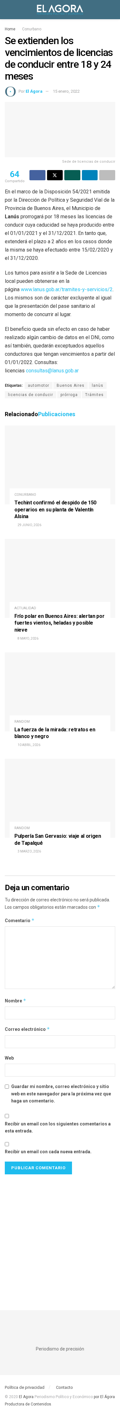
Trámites (94, 395)
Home (10, 29)
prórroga (69, 395)
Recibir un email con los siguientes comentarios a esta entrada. (58, 1127)
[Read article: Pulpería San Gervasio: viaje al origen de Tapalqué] (60, 798)
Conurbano (31, 29)
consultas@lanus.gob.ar (52, 371)
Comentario (20, 920)
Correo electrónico (27, 1029)
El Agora (27, 1397)
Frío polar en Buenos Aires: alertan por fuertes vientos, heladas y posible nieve (59, 623)
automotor (38, 385)
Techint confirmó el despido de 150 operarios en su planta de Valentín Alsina (55, 509)
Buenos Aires (70, 385)
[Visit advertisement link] (60, 1236)
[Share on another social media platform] (107, 175)
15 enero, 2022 (66, 91)
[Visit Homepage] (60, 9)
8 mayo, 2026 (27, 638)
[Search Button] (112, 9)
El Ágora (34, 91)
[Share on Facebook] (37, 175)
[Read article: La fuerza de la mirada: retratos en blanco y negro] (60, 691)
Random (22, 721)
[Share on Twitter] (55, 175)
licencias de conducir (30, 395)
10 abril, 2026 (28, 745)
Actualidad (25, 608)
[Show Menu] (7, 9)
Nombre (15, 1001)
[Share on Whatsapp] (72, 175)
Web (9, 1058)
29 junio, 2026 (29, 525)
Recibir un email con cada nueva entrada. (48, 1151)
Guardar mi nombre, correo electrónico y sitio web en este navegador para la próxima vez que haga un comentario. (61, 1093)
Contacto (64, 1387)
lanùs (97, 385)
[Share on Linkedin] (90, 175)
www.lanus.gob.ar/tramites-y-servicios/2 (67, 289)
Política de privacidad (24, 1387)
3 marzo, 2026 (29, 851)
